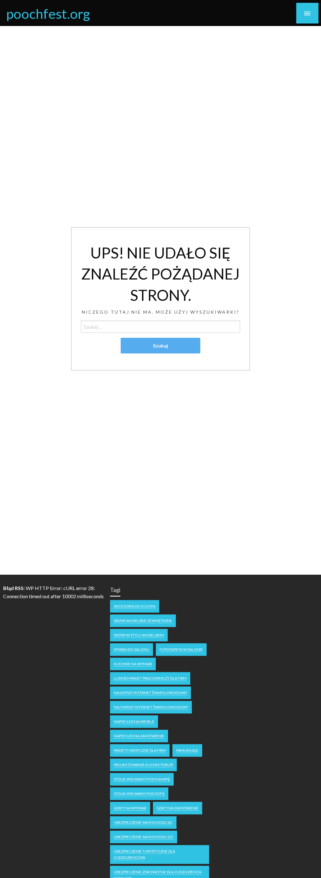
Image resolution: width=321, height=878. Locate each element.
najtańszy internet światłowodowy (151, 707)
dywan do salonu (131, 649)
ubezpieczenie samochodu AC (143, 822)
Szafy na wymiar (130, 808)
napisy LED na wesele (134, 721)
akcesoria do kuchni (134, 606)
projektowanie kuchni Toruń (143, 764)
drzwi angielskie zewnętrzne (143, 620)
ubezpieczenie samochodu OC (143, 836)
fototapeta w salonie (181, 649)
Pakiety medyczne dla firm (140, 750)
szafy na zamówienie (177, 808)
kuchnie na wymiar (133, 663)
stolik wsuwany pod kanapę (142, 779)
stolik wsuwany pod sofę (139, 793)
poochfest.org (48, 13)
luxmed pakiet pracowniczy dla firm (150, 678)
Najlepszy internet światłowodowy (150, 692)
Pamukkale (187, 750)
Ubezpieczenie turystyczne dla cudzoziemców (144, 854)
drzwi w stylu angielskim (139, 635)
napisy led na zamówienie (139, 736)
